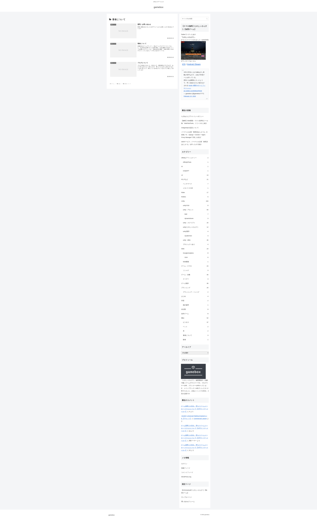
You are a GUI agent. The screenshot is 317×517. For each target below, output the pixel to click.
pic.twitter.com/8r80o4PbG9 (193, 91)
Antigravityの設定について (190, 128)
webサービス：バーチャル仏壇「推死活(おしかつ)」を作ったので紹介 (194, 143)
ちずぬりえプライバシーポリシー (192, 116)
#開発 (195, 85)
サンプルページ (186, 497)
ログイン (184, 464)
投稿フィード (185, 468)
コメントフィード (187, 472)
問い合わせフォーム (188, 501)
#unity (191, 85)
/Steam (197, 64)
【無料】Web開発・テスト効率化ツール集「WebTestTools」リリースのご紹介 (194, 122)
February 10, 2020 (190, 96)
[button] (207, 19)
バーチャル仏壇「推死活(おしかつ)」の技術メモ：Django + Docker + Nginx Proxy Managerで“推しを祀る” (194, 134)
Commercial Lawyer (200, 418)
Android (190, 64)
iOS (183, 64)
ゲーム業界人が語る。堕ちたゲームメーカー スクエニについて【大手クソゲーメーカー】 (194, 408)
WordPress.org (186, 477)
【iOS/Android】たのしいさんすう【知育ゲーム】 (194, 491)
